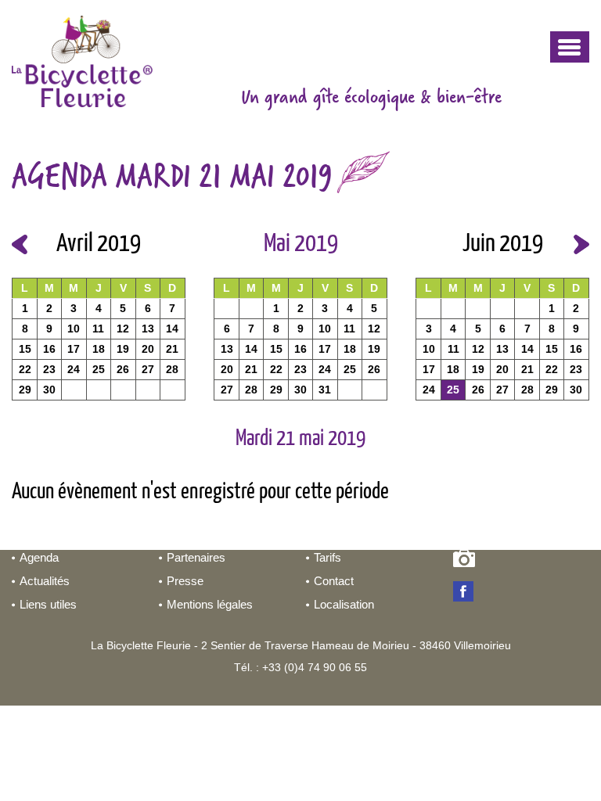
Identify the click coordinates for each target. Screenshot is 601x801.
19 (123, 349)
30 (49, 389)
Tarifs (327, 557)
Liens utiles (48, 604)
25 (98, 369)
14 (172, 328)
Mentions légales (210, 604)
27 (148, 369)
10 (73, 328)
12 (123, 328)
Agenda (39, 557)
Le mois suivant (581, 244)
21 (172, 349)
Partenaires (196, 557)
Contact (334, 580)
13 (148, 328)
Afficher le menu (569, 47)
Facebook (466, 593)
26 (123, 369)
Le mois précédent (19, 244)
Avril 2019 (98, 244)
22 (25, 369)
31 (324, 389)
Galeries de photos (466, 561)
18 (98, 349)
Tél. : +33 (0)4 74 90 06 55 (300, 667)
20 (148, 349)
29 (25, 389)
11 (98, 328)
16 (49, 349)
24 (73, 369)
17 (73, 349)
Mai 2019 (301, 244)
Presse (185, 580)
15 (25, 349)
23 (49, 369)
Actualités (45, 580)
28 (172, 369)
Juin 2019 (502, 244)
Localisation (344, 604)
